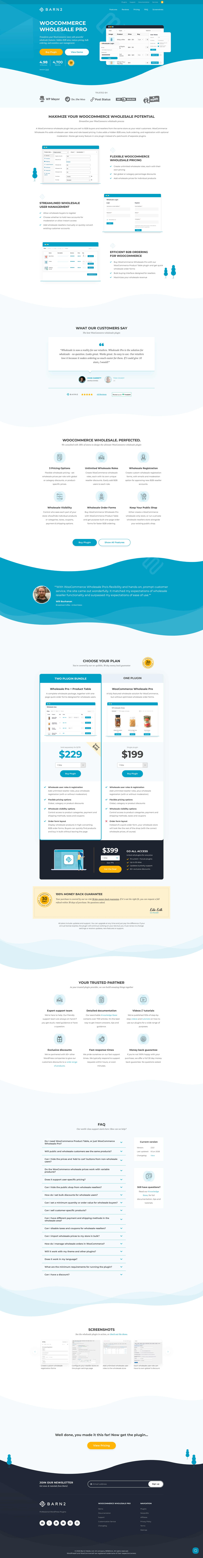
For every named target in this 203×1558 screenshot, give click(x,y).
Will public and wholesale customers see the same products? (78, 1151)
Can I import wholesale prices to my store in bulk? (72, 1236)
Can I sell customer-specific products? (65, 1210)
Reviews (125, 10)
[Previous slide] (35, 1351)
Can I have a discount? (57, 1274)
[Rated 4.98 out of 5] (87, 394)
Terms (142, 1526)
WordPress (70, 1523)
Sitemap (143, 1530)
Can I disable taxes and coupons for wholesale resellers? (75, 1228)
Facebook (42, 1523)
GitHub (77, 1523)
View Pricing (101, 1445)
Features (113, 10)
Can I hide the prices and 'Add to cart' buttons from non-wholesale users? (81, 1160)
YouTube (63, 1523)
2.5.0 (47, 70)
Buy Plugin (51, 52)
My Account (162, 2)
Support (101, 1517)
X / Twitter (49, 1523)
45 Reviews (101, 394)
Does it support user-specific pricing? (65, 1179)
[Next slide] (168, 1351)
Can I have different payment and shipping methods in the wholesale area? (77, 1219)
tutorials (146, 1019)
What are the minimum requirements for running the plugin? (78, 1267)
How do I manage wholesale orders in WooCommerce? (75, 1243)
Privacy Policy (145, 1522)
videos (134, 1019)
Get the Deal (110, 869)
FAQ (146, 10)
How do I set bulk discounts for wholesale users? (71, 1195)
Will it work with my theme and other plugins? (70, 1251)
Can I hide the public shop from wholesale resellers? (73, 1187)
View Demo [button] (77, 52)
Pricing (137, 10)
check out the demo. (119, 1334)
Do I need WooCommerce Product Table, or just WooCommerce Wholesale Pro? (80, 1142)
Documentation (104, 1513)
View (153, 1156)
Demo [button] (100, 1509)
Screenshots (158, 10)
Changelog (102, 1526)
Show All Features (114, 542)
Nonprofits (144, 1513)
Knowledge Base (109, 1015)
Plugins (143, 1509)
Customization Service (107, 1522)
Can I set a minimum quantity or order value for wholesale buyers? (81, 1202)
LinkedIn (56, 1523)
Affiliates (143, 1517)
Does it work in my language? (61, 1259)
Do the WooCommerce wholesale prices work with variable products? (77, 1170)
